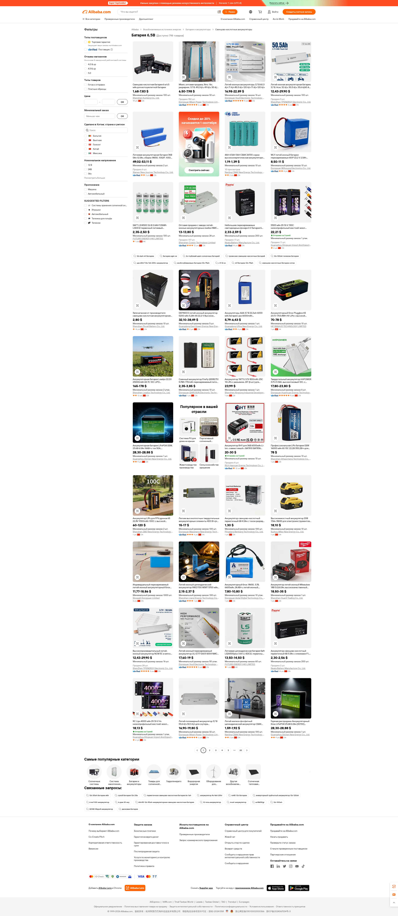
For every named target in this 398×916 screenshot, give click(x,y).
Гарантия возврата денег (146, 837)
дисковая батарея (130, 809)
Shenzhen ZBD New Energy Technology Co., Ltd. (153, 531)
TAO (223, 902)
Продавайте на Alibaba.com (283, 831)
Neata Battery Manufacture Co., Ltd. (242, 242)
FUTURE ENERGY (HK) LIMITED (148, 238)
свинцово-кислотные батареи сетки (278, 263)
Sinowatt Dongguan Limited (146, 598)
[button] (219, 12)
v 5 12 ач (222, 263)
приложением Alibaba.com (249, 888)
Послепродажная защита (146, 851)
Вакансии (93, 848)
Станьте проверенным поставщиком (288, 848)
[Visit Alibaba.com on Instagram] (291, 866)
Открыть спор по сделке (237, 842)
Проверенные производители (194, 834)
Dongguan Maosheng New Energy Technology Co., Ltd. (199, 531)
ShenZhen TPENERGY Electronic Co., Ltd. (291, 102)
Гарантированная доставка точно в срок (151, 844)
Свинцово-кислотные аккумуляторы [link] (233, 29)
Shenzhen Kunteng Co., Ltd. (146, 98)
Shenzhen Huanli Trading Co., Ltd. (287, 598)
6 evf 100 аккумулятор (99, 802)
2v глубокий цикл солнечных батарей (203, 256)
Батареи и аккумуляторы (198, 29)
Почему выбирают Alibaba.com (104, 831)
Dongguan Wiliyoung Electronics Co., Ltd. (291, 168)
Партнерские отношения (283, 854)
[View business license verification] (227, 911)
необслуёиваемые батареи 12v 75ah (193, 263)
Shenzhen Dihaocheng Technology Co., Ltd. (291, 459)
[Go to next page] (247, 750)
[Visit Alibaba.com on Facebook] (272, 866)
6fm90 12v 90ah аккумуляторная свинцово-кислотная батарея (166, 802)
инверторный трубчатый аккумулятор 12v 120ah (277, 795)
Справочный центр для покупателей (243, 831)
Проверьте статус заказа (282, 842)
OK (122, 102)
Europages (244, 902)
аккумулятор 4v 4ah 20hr (211, 795)
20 (241, 750)
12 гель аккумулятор (212, 802)
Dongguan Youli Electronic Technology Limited (245, 98)
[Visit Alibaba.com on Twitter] (284, 866)
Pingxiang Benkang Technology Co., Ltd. (244, 531)
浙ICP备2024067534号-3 (278, 911)
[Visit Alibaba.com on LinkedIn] (278, 866)
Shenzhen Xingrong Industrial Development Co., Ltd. (245, 392)
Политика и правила (144, 866)
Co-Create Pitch (96, 837)
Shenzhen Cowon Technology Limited (197, 242)
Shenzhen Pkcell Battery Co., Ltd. (149, 326)
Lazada (199, 902)
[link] (394, 886)
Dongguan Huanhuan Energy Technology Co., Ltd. (291, 392)
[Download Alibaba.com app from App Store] (276, 888)
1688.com (167, 902)
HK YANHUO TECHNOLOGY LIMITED (288, 326)
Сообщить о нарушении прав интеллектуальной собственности (242, 856)
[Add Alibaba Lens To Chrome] (135, 888)
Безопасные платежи (145, 831)
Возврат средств (233, 848)
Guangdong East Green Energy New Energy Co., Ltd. (199, 326)
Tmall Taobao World (183, 902)
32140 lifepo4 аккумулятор (101, 809)
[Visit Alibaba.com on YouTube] (297, 866)
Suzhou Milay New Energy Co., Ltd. (287, 531)
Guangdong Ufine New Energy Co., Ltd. (243, 326)
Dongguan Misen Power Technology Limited (199, 102)
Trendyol (232, 902)
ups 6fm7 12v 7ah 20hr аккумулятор (152, 263)
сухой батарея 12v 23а (128, 795)
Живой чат (230, 837)
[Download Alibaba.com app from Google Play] (298, 888)
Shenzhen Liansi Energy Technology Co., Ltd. (199, 598)
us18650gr (259, 802)
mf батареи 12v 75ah (244, 263)
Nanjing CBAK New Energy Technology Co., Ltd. (245, 172)
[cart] (260, 12)
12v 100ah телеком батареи (286, 256)
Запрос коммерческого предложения (198, 840)
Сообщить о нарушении (237, 863)
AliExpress (155, 902)
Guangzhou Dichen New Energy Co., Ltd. (152, 459)
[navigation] (106, 390)
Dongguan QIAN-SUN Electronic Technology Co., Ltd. (199, 392)
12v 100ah (277, 802)
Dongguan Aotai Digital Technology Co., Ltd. (245, 598)
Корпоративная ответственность (105, 842)
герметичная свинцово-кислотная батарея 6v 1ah (169, 795)
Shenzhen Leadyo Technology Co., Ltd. (151, 392)
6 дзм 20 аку (123, 802)
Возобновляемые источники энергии (162, 29)
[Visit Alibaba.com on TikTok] (303, 866)
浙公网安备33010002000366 (249, 911)
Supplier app (206, 888)
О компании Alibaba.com (102, 824)
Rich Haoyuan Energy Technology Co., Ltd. (245, 465)
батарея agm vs (170, 256)
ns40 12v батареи (239, 795)
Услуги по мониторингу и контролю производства (152, 858)
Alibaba (135, 29)
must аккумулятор (238, 802)
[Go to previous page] (197, 750)
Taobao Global (212, 902)
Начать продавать (279, 837)
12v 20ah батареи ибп (99, 795)
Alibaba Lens (105, 888)
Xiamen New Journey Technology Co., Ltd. (153, 172)
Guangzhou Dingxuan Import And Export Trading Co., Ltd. (291, 245)
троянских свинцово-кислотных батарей (247, 256)
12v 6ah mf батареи (145, 256)
